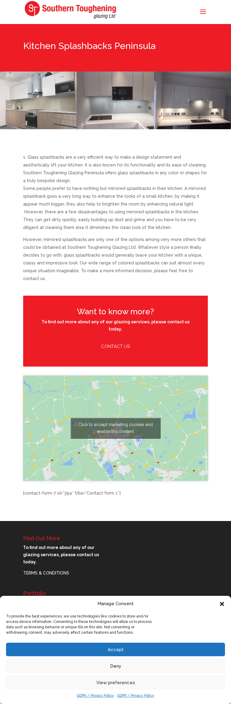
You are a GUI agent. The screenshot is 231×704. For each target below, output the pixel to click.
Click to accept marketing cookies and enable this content (115, 428)
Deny (115, 666)
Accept (116, 649)
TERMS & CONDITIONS (46, 573)
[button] (222, 604)
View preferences (115, 682)
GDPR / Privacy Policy (95, 695)
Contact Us (115, 346)
